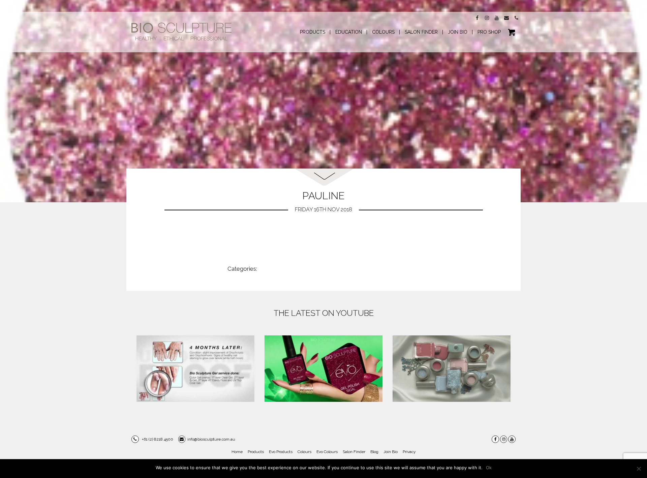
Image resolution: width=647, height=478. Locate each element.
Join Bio (390, 451)
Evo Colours (327, 451)
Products (256, 451)
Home (237, 451)
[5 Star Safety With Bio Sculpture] (195, 368)
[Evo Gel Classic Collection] (323, 368)
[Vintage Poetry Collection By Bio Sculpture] (452, 368)
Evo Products (280, 451)
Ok (489, 467)
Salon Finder (354, 451)
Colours (304, 451)
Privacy (409, 451)
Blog (374, 451)
